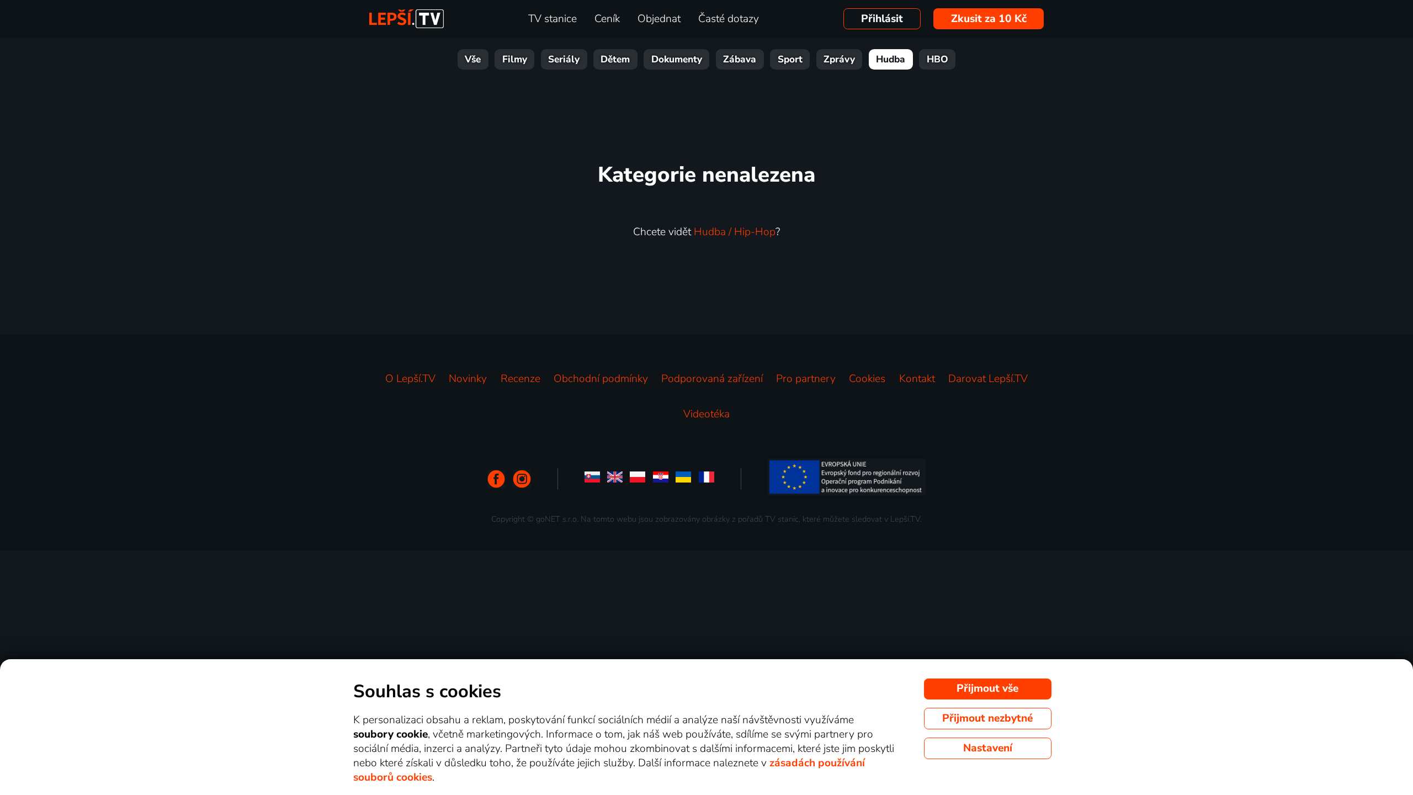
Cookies (867, 379)
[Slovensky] (592, 478)
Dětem (615, 59)
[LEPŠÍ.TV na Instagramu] (522, 479)
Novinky (468, 379)
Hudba (890, 59)
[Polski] (637, 478)
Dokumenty (676, 59)
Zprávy (839, 59)
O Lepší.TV (410, 379)
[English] (615, 478)
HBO (937, 59)
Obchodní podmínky (601, 379)
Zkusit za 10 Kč (989, 19)
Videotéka (706, 414)
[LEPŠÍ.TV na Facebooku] (496, 479)
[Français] (706, 478)
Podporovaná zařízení (712, 379)
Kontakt (917, 379)
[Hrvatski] (660, 478)
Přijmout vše (987, 688)
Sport (790, 59)
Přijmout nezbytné (987, 718)
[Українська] (683, 478)
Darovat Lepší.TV (988, 379)
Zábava (739, 59)
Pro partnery (806, 379)
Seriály (564, 59)
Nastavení (987, 748)
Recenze (520, 379)
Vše (473, 59)
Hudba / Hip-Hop (734, 232)
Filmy (514, 59)
